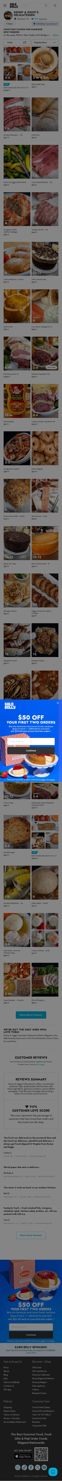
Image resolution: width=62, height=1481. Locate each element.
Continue (31, 750)
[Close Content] (57, 703)
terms (52, 779)
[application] (53, 1472)
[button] (31, 740)
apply (43, 779)
